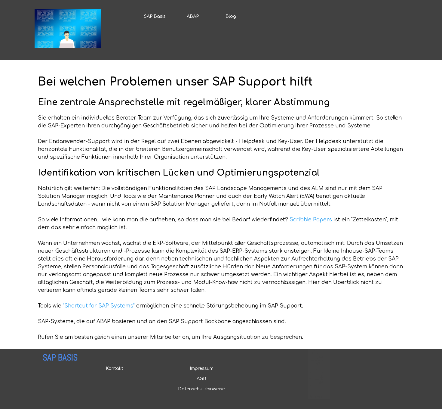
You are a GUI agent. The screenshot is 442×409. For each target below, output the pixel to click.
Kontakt (114, 368)
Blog (231, 16)
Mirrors (315, 396)
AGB (201, 378)
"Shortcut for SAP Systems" (99, 306)
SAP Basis (155, 16)
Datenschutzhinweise (201, 388)
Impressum (201, 368)
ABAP (193, 16)
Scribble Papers (311, 220)
